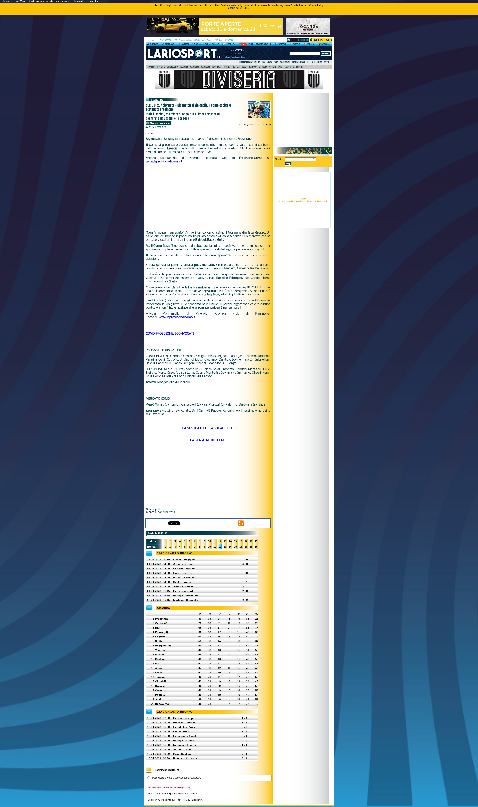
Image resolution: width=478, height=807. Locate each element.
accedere (179, 793)
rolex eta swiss (43, 1)
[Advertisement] (208, 197)
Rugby (264, 66)
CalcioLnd (184, 66)
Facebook (282, 44)
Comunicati (217, 66)
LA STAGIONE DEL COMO (208, 440)
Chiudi (246, 8)
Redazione (169, 44)
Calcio (162, 66)
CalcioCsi (205, 66)
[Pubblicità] (223, 45)
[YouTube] (305, 45)
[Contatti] (178, 45)
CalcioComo (172, 66)
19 (256, 541)
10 (209, 541)
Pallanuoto (254, 66)
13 (225, 541)
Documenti (285, 62)
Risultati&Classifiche (249, 62)
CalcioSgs (194, 66)
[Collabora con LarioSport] (193, 45)
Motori (272, 66)
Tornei (227, 66)
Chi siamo (154, 44)
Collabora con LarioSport (207, 44)
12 (219, 541)
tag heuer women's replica (64, 1)
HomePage (152, 66)
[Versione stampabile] (241, 525)
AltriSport (298, 66)
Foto (276, 62)
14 (230, 541)
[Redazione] (163, 45)
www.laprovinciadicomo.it (164, 161)
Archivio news (298, 62)
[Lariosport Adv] (303, 227)
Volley (244, 66)
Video (269, 62)
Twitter (296, 44)
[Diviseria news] (239, 88)
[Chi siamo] (147, 45)
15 (235, 541)
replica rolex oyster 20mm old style (17, 1)
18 (251, 541)
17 (246, 541)
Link (263, 62)
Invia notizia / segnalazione (259, 44)
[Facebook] (276, 45)
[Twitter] (291, 45)
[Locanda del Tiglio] (308, 34)
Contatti (185, 44)
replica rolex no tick (88, 1)
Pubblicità (230, 44)
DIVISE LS (328, 62)
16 (240, 541)
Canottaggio (284, 66)
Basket (236, 66)
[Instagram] (319, 45)
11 (214, 541)
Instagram (326, 44)
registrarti (182, 799)
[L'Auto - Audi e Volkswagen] (215, 34)
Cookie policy (235, 8)
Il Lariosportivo (314, 62)
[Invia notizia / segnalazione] (243, 45)
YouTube (310, 44)
